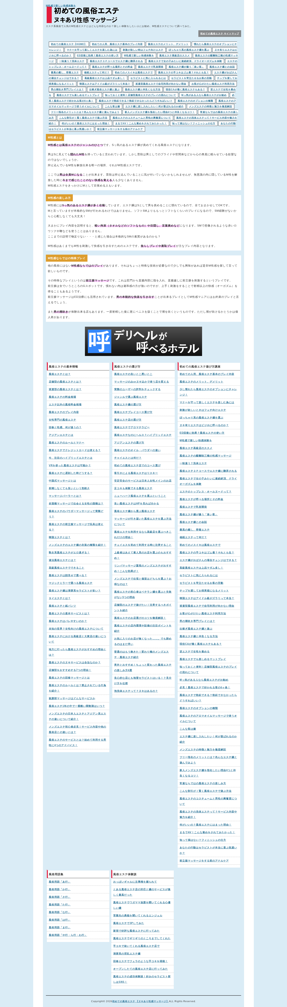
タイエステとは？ (60, 598)
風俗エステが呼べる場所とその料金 (112, 66)
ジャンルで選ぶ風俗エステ (130, 397)
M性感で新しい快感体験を (61, 5)
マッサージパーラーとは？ (65, 496)
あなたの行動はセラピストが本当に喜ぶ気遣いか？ (208, 850)
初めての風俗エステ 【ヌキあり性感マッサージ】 (140, 1001)
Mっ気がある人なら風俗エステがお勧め (204, 95)
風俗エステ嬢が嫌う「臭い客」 (186, 66)
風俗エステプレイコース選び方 (133, 412)
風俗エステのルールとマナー (66, 442)
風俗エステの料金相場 (62, 397)
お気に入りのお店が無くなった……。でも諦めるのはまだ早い (143, 641)
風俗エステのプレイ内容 (64, 412)
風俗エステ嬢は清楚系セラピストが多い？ (75, 590)
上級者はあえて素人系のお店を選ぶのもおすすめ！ (143, 555)
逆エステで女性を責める (195, 651)
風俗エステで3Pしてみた (128, 923)
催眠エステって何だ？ (97, 72)
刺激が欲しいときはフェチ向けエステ (203, 410)
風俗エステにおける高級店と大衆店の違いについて (77, 639)
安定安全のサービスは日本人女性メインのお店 (143, 480)
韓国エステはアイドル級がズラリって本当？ (104, 83)
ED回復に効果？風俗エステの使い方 (98, 55)
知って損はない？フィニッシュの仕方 (193, 123)
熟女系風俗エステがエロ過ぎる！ (69, 552)
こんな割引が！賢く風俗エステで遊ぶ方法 (83, 117)
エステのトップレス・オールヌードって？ (206, 491)
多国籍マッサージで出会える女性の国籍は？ (76, 503)
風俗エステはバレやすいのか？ (68, 621)
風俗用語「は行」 (60, 920)
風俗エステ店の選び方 (128, 419)
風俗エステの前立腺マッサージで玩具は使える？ (76, 527)
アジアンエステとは (61, 435)
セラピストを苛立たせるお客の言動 (191, 78)
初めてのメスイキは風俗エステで (134, 72)
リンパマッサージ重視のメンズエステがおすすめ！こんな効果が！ (143, 568)
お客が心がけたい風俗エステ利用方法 (213, 83)
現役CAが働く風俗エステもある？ (185, 89)
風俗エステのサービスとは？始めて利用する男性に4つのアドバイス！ (77, 743)
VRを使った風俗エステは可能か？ (70, 465)
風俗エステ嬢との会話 (222, 66)
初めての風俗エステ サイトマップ (219, 33)
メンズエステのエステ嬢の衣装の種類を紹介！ (77, 545)
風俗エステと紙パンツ (62, 606)
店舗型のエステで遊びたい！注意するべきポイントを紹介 (143, 608)
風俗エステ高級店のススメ (174, 55)
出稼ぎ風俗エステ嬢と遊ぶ (104, 89)
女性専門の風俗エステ (62, 419)
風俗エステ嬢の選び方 (128, 404)
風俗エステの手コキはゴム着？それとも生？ (183, 72)
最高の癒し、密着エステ (65, 72)
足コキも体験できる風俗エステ (133, 488)
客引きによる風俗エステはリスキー (136, 473)
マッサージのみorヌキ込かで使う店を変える (141, 381)
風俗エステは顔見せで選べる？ (68, 575)
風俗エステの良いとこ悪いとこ (133, 374)
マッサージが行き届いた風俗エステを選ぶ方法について (143, 521)
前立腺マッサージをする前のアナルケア (120, 129)
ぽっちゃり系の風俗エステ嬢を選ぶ (189, 49)
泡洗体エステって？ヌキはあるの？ (136, 691)
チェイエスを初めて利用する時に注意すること (143, 545)
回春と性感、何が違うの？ (65, 427)
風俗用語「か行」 (60, 889)
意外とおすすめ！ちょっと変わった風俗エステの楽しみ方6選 (143, 668)
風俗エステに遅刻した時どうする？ (71, 473)
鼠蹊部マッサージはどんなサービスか (72, 698)
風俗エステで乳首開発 (150, 66)
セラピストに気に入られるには (148, 78)
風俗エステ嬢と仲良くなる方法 (142, 89)
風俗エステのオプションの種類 (195, 100)
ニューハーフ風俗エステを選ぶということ (140, 496)
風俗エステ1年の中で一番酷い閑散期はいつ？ (77, 706)
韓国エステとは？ (60, 537)
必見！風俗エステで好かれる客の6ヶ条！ (205, 687)
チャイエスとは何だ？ (128, 458)
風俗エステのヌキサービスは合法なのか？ (75, 662)
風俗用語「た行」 (60, 904)
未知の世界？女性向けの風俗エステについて (76, 628)
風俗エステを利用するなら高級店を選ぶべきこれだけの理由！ (143, 535)
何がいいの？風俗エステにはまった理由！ (86, 123)
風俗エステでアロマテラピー (132, 427)
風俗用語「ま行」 (60, 927)
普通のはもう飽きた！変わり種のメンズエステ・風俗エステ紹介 (141, 654)
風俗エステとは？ (60, 374)
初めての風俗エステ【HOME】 (69, 44)
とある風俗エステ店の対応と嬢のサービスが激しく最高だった (142, 892)
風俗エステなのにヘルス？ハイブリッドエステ (143, 435)
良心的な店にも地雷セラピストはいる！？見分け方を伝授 (143, 681)
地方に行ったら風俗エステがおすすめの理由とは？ (77, 652)
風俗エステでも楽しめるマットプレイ (78, 95)
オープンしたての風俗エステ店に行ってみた (140, 969)
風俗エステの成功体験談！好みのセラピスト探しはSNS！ (142, 979)
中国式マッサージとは (62, 480)
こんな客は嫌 (112, 106)
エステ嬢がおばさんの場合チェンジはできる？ (208, 560)
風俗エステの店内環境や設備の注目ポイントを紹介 (143, 628)
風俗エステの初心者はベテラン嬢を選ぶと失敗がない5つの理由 (143, 594)
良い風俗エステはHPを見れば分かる (136, 503)
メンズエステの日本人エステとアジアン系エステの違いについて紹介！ (77, 716)
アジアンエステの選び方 (129, 442)
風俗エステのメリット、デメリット (168, 44)
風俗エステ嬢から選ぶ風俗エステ (134, 511)
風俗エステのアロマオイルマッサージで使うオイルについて (208, 718)
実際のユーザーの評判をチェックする (137, 389)
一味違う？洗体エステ (72, 61)
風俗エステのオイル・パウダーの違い (137, 450)
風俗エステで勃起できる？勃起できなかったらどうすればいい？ (135, 100)
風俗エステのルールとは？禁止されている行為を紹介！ (77, 688)
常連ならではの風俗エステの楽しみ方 (203, 783)
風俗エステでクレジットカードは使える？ (75, 450)
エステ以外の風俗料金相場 (65, 404)
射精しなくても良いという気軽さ (69, 488)
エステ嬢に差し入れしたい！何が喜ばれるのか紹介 (154, 106)
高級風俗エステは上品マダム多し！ (105, 78)
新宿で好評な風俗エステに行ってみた (136, 930)
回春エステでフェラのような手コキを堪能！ (140, 961)
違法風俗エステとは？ (62, 560)
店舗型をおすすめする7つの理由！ (70, 670)
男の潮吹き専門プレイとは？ (67, 89)
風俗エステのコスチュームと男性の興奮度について (142, 117)
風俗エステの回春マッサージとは (69, 677)
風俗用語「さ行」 (60, 897)
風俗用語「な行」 (60, 912)
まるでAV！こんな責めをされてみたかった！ (141, 123)
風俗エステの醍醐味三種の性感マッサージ (206, 455)
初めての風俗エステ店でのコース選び (137, 465)
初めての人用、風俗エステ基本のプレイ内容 (117, 44)
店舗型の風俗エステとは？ (65, 381)
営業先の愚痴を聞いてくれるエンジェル (137, 915)
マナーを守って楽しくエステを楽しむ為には (92, 49)
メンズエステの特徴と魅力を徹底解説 (210, 106)
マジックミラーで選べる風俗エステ (71, 583)
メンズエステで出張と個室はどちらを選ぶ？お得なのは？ (143, 581)
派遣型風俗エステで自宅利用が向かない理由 (160, 83)
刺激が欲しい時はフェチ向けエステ (143, 49)
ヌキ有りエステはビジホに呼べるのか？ (204, 425)
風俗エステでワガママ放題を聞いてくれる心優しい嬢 (142, 905)
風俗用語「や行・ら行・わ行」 (68, 935)
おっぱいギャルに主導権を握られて (135, 881)
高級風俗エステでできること (66, 567)
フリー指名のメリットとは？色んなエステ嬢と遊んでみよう (85, 112)
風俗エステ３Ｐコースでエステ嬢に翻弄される (116, 61)
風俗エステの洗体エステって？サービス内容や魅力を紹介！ (208, 814)
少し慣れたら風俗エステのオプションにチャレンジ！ (208, 392)
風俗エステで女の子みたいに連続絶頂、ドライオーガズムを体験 (185, 61)
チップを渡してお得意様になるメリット (204, 590)
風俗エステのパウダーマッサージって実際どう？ (76, 514)
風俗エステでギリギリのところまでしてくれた (142, 938)
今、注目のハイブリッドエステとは (71, 458)
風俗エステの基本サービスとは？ (69, 613)
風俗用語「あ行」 (60, 881)
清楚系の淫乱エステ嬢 (127, 953)
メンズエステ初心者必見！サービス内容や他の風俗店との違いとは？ (77, 729)
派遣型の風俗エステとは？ (65, 389)
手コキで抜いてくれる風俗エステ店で (136, 946)
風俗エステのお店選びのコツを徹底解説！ (140, 618)
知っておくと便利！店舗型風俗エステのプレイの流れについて (140, 95)
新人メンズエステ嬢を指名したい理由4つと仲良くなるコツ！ (160, 112)
